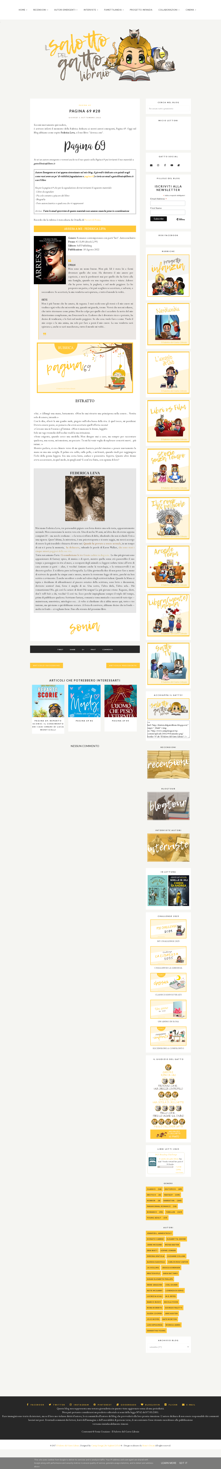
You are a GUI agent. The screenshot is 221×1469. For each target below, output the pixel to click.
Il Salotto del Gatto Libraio (67, 1445)
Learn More (168, 1463)
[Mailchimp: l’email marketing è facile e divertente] (180, 222)
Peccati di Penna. (92, 219)
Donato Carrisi (155, 1239)
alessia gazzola (156, 1262)
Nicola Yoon (171, 1302)
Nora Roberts (154, 1308)
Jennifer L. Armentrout (159, 1233)
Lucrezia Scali (154, 1296)
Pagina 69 (85, 105)
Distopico (170, 1189)
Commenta (107, 649)
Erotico (151, 1195)
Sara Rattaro (170, 1273)
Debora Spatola (155, 1256)
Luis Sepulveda (155, 1325)
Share (72, 649)
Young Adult (154, 1218)
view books (179, 1172)
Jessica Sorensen (171, 1268)
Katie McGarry (155, 1290)
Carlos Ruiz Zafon (178, 1262)
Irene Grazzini (154, 1285)
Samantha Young (156, 1331)
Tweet (60, 649)
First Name (156, 208)
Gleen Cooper (154, 1313)
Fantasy (168, 1195)
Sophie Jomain (168, 1250)
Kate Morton (170, 1319)
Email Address (158, 198)
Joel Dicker (171, 1285)
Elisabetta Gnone (176, 1239)
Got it (183, 1463)
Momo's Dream (148, 1445)
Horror (151, 1201)
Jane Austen (171, 1313)
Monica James (173, 1325)
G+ (83, 649)
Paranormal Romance (159, 1206)
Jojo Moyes (153, 1319)
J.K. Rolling (153, 1268)
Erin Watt (152, 1250)
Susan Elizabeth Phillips (160, 1279)
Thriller (170, 1212)
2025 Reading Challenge (166, 1154)
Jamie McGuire (154, 1245)
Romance (152, 1212)
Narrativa (169, 1201)
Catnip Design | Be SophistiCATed (105, 1445)
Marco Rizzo (154, 1302)
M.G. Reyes (171, 1296)
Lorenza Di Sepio (175, 1290)
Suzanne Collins (176, 1256)
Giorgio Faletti (173, 1308)
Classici (151, 1189)
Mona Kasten (172, 1245)
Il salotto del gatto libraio (169, 1159)
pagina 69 (89, 176)
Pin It (93, 649)
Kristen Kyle (153, 1273)
